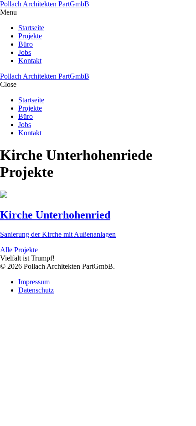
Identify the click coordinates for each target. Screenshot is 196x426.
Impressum (34, 282)
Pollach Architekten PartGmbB (44, 4)
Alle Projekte (19, 250)
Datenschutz (36, 290)
